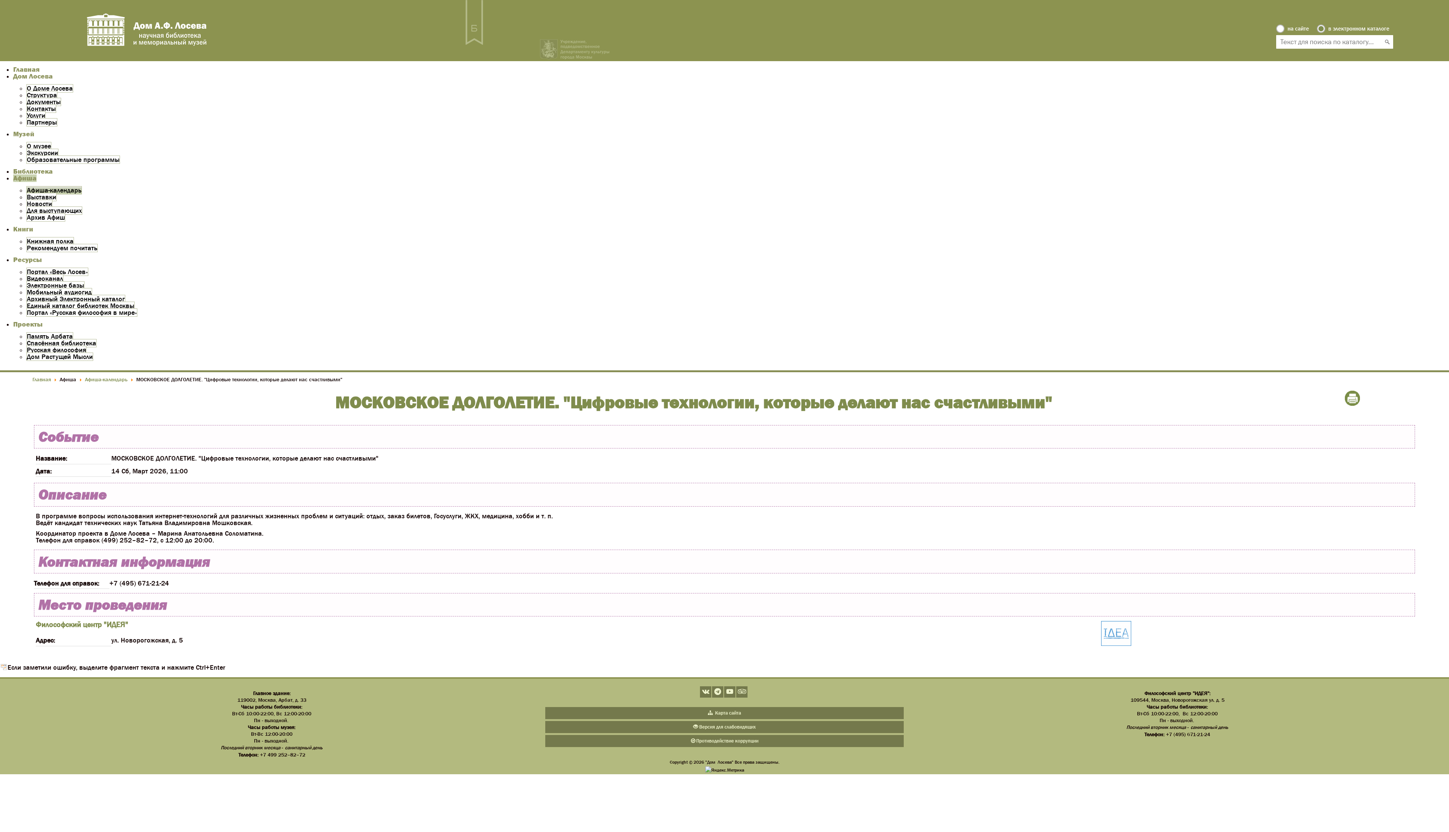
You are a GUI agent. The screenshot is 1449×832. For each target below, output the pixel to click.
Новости (39, 204)
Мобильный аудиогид (59, 292)
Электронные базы (55, 285)
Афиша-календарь (54, 190)
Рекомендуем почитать (62, 248)
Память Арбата (50, 336)
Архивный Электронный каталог (76, 299)
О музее (39, 146)
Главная (26, 69)
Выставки (41, 197)
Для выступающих (54, 210)
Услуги (36, 115)
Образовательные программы (73, 159)
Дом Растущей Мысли (60, 357)
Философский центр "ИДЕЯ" (82, 624)
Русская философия (56, 350)
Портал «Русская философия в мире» (82, 312)
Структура (42, 95)
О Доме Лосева (50, 88)
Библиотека (33, 171)
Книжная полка (50, 241)
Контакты (41, 108)
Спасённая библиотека (61, 343)
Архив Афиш (46, 217)
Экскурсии (42, 153)
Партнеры (42, 122)
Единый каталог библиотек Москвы (80, 306)
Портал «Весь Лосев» (57, 272)
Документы (44, 102)
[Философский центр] (1116, 634)
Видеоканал (45, 278)
